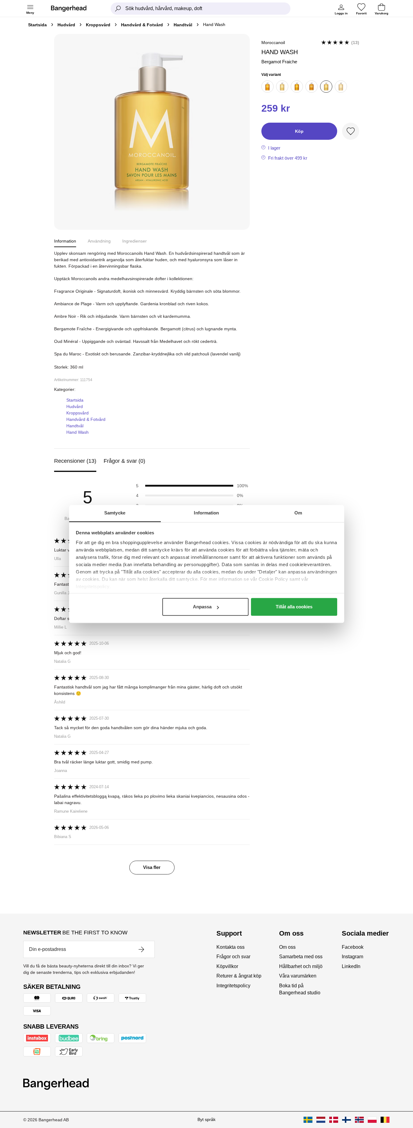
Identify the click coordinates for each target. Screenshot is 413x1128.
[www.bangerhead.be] (385, 1119)
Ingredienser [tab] (134, 241)
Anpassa (202, 606)
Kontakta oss (230, 947)
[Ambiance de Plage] (282, 86)
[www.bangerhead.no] (359, 1119)
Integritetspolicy (233, 985)
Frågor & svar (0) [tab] (124, 461)
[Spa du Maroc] (311, 86)
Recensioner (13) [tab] (75, 461)
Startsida (37, 24)
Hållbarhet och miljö (301, 966)
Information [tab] (206, 512)
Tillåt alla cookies (294, 606)
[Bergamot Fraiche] (326, 86)
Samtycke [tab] (114, 512)
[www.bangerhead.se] (308, 1119)
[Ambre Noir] (267, 86)
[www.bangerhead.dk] (334, 1119)
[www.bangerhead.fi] (346, 1119)
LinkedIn (351, 966)
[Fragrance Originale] (297, 86)
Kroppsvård (98, 24)
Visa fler (151, 867)
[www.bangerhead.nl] (321, 1119)
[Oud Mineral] (341, 86)
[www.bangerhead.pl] (372, 1119)
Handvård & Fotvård (142, 24)
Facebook (352, 947)
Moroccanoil (273, 42)
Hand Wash (77, 432)
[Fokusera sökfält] (118, 8)
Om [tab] (298, 512)
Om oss (287, 947)
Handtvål (183, 24)
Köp (299, 131)
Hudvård (66, 24)
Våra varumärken (297, 975)
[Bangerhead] (73, 9)
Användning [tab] (99, 241)
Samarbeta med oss (301, 956)
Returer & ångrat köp (238, 975)
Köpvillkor (227, 966)
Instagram (352, 956)
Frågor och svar (233, 956)
